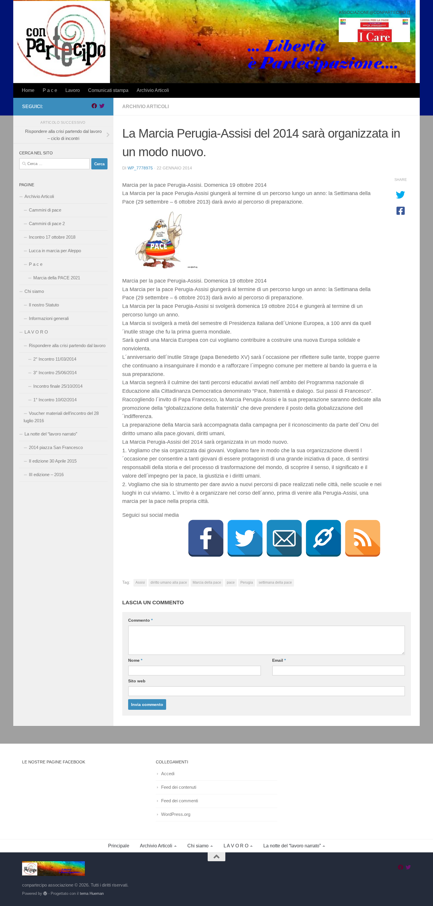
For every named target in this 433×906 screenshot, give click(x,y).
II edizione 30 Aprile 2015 (53, 460)
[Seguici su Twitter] (102, 105)
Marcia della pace (207, 582)
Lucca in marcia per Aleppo (55, 250)
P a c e (50, 90)
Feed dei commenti (179, 800)
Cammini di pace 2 (47, 223)
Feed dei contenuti (178, 787)
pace (231, 582)
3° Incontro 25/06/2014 (55, 372)
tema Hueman (92, 893)
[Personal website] (323, 538)
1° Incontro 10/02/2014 (55, 399)
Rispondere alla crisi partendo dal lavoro (67, 345)
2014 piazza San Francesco (56, 447)
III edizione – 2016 (46, 474)
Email (279, 660)
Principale (118, 845)
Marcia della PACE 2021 (56, 277)
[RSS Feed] (362, 538)
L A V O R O (36, 331)
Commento (140, 620)
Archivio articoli (145, 106)
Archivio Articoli (153, 90)
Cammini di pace (45, 209)
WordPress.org (175, 814)
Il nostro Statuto (44, 304)
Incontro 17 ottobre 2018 (52, 237)
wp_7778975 (140, 168)
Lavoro (72, 90)
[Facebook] (206, 538)
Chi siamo (34, 291)
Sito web (137, 681)
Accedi (167, 773)
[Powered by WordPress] (45, 893)
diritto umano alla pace (169, 582)
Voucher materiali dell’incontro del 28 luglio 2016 (61, 417)
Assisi (140, 582)
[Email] (284, 538)
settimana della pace (275, 582)
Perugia (246, 582)
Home (28, 90)
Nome (135, 660)
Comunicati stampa (108, 90)
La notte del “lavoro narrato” (50, 433)
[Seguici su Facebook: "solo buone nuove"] (94, 105)
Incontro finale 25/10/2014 (57, 386)
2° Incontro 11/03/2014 (54, 359)
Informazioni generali (49, 318)
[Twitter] (245, 538)
